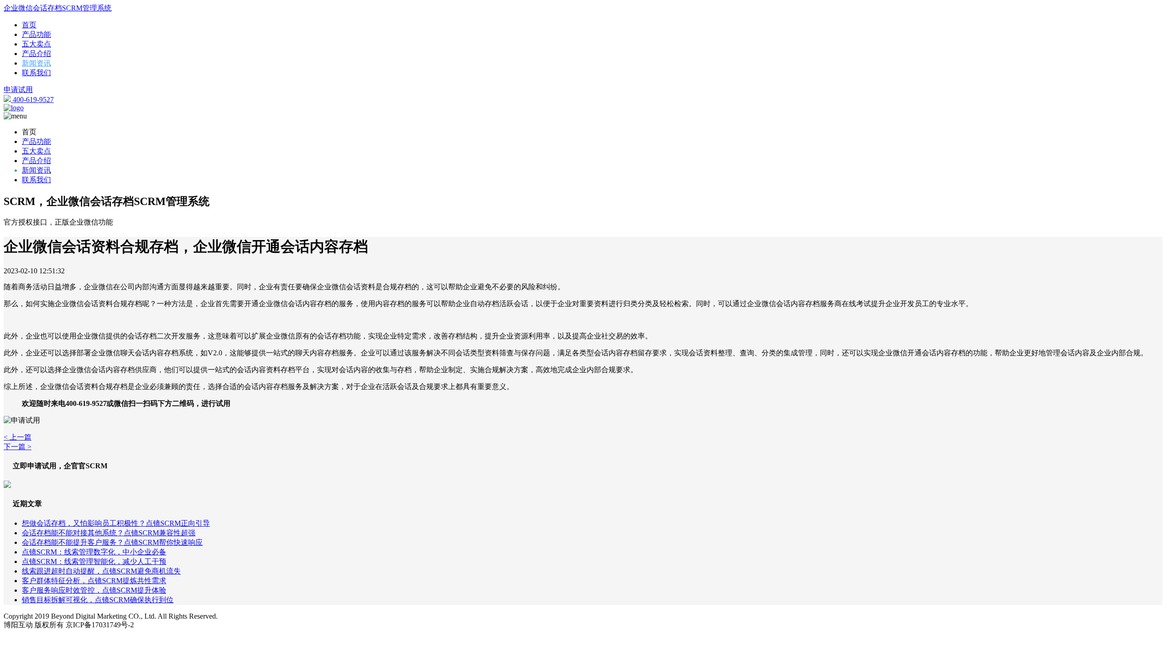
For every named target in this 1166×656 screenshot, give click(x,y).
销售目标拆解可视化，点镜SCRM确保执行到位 (98, 600)
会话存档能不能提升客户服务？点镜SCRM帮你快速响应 (112, 542)
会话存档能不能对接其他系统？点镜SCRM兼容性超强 (108, 533)
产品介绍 (36, 53)
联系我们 (36, 73)
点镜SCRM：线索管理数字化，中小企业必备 (94, 552)
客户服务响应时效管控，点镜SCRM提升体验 (94, 590)
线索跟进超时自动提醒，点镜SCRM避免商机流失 (101, 571)
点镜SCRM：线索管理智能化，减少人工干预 (94, 561)
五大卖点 (36, 44)
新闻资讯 (36, 63)
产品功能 (36, 34)
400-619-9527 (32, 99)
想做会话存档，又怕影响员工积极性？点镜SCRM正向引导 (116, 523)
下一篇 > (17, 447)
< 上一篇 (17, 437)
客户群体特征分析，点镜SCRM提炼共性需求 (94, 580)
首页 (29, 25)
